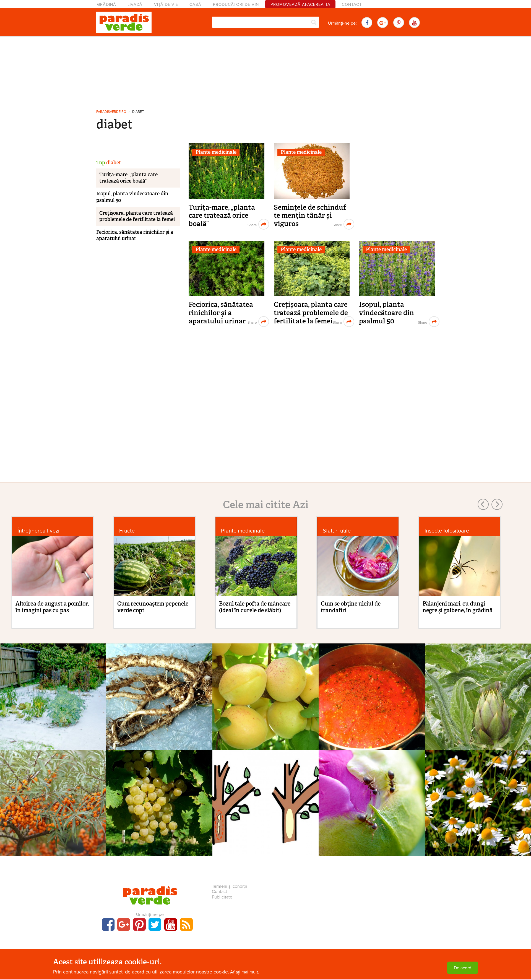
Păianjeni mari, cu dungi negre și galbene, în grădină (458, 607)
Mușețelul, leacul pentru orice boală (478, 809)
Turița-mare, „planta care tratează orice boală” (222, 215)
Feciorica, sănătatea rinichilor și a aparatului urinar (221, 312)
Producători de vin (236, 4)
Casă (195, 4)
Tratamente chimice (53, 690)
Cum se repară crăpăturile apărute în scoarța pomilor (265, 809)
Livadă (134, 4)
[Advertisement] (265, 70)
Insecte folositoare (447, 531)
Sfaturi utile (337, 531)
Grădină (106, 4)
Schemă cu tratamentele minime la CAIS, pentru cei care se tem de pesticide (265, 707)
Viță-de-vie (166, 4)
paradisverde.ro (111, 112)
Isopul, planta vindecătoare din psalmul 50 (386, 312)
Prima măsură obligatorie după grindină (53, 703)
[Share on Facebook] (251, 224)
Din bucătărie (371, 690)
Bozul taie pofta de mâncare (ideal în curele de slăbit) (254, 607)
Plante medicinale (216, 152)
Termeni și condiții (229, 886)
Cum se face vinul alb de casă (159, 805)
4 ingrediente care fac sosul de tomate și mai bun (371, 703)
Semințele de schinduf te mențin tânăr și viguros (310, 215)
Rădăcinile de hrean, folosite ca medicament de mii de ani (159, 703)
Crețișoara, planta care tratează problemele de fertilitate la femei (311, 312)
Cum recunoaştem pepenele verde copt (152, 607)
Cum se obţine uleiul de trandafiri (351, 607)
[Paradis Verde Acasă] (124, 22)
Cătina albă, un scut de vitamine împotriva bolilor (53, 809)
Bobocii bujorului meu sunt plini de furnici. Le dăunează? (372, 809)
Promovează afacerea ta (300, 4)
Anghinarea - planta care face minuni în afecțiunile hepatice (478, 703)
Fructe (127, 531)
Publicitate (222, 897)
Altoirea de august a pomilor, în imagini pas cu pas (52, 607)
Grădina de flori (372, 796)
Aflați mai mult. (244, 972)
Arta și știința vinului (159, 796)
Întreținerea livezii (39, 531)
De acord (462, 968)
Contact (352, 4)
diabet (138, 112)
